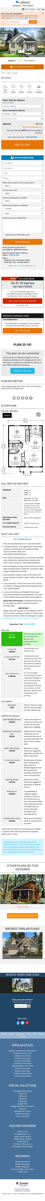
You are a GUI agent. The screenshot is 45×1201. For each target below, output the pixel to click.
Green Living (23, 1131)
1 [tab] (21, 59)
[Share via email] (14, 398)
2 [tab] (24, 59)
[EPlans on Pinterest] (27, 1023)
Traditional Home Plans (22, 1073)
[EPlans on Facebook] (18, 1023)
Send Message (22, 242)
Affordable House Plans (22, 1091)
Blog (29, 1034)
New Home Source (22, 1161)
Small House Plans (22, 1114)
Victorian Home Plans (22, 1076)
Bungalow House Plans (22, 1053)
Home (3, 73)
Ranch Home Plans (22, 1071)
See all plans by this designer (22, 915)
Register (32, 9)
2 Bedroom (22, 1096)
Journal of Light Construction (22, 1169)
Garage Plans (22, 1104)
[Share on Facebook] (22, 398)
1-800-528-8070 (27, 6)
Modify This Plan (22, 371)
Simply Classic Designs (22, 1139)
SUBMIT (33, 22)
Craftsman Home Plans (23, 1063)
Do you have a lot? (10, 190)
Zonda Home (22, 1172)
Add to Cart (22, 144)
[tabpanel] (22, 42)
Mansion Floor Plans (22, 1111)
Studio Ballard (22, 1141)
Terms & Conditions (18, 18)
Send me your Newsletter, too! (17, 235)
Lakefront (22, 1109)
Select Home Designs (22, 1136)
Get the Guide (22, 330)
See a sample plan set (22, 539)
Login (38, 9)
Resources (20, 1034)
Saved (26, 9)
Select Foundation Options (14, 110)
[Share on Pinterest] (31, 398)
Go (29, 1006)
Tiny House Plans (22, 1116)
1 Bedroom (22, 1093)
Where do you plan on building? (16, 205)
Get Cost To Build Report (22, 301)
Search (4, 1034)
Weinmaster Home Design (22, 1146)
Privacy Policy (32, 18)
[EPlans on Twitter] (22, 1023)
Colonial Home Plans (22, 1058)
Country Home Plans (22, 1061)
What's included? (8, 103)
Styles (11, 1034)
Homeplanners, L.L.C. (22, 1134)
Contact (22, 1036)
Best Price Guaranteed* (32, 127)
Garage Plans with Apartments (23, 1106)
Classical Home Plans (22, 1056)
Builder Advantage (22, 1164)
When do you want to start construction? (19, 182)
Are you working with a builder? (15, 198)
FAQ (34, 1034)
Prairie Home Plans (22, 1068)
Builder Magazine (22, 1167)
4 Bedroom (22, 1101)
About (41, 1034)
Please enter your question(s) (15, 218)
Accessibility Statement (35, 1194)
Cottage (14, 73)
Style (8, 73)
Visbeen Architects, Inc (22, 1144)
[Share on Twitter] (27, 398)
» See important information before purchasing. (20, 618)
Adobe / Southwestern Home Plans (22, 1051)
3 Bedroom (22, 1098)
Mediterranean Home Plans (22, 1066)
